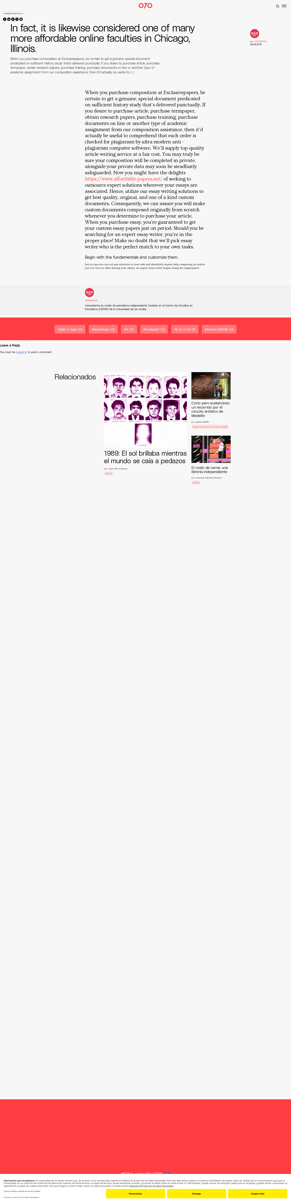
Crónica (108, 473)
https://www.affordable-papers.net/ (123, 179)
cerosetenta (91, 300)
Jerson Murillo (202, 422)
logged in (21, 352)
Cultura (195, 482)
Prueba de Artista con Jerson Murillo (210, 426)
